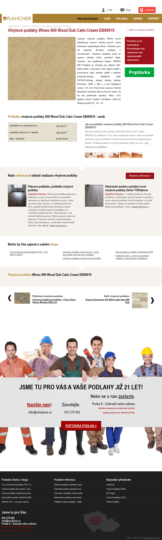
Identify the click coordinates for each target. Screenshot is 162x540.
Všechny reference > (140, 175)
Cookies (157, 538)
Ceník (107, 18)
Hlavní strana (13, 26)
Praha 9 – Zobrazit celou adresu (113, 404)
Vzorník (137, 18)
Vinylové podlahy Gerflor (116, 488)
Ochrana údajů (148, 538)
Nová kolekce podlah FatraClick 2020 (134, 252)
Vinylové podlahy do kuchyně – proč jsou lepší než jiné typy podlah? (81, 253)
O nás (109, 9)
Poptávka (149, 9)
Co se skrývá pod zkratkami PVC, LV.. (17, 484)
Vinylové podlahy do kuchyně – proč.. (16, 488)
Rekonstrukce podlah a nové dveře (67, 497)
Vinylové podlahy (87, 18)
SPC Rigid (110, 493)
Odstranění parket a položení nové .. (68, 488)
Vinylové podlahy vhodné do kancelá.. (16, 493)
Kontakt (153, 18)
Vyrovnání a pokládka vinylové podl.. (68, 493)
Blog (128, 9)
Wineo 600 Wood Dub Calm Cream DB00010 (51, 26)
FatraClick (110, 484)
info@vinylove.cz (40, 412)
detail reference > (58, 225)
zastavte (126, 396)
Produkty (25, 26)
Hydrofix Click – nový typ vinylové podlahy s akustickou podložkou (132, 257)
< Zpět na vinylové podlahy (140, 29)
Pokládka (121, 18)
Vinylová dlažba (112, 501)
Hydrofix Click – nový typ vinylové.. (16, 501)
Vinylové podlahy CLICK (116, 497)
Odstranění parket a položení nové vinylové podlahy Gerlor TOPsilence (126, 188)
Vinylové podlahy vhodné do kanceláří (82, 258)
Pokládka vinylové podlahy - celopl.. (68, 501)
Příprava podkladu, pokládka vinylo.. (68, 484)
